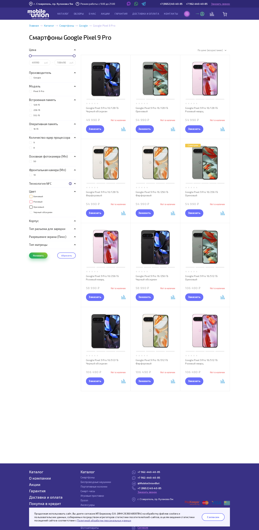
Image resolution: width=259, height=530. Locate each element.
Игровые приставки (92, 495)
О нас (92, 13)
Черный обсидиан (43, 212)
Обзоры (79, 13)
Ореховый (38, 207)
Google (83, 25)
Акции (105, 13)
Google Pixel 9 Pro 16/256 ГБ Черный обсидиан (152, 278)
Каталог (63, 13)
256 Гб (36, 110)
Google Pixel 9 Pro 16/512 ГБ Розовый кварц (201, 362)
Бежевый (38, 196)
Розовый (38, 201)
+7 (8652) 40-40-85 (171, 3)
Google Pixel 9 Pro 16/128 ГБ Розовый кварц (201, 109)
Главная (34, 25)
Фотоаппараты (90, 527)
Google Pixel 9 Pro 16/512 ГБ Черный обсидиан (102, 362)
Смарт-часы (88, 491)
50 (34, 161)
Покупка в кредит (45, 503)
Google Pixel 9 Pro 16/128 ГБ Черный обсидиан (102, 109)
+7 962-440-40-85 (197, 3)
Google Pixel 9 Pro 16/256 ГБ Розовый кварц (102, 278)
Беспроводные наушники (96, 481)
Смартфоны (66, 25)
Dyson (84, 500)
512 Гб (36, 115)
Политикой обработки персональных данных (104, 520)
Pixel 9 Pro (38, 91)
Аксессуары (88, 504)
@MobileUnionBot (148, 483)
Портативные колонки (94, 486)
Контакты (171, 13)
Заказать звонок (220, 3)
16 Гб (35, 129)
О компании (40, 478)
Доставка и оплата (145, 13)
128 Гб (36, 104)
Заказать (95, 128)
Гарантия (121, 13)
